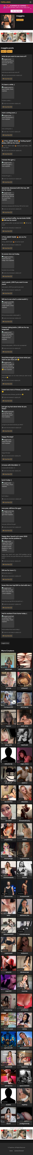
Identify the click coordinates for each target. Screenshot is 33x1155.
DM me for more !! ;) (9, 570)
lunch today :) (7, 480)
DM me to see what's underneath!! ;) (15, 299)
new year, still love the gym (11, 508)
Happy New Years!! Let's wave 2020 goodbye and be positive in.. (14, 537)
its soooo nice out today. (11, 254)
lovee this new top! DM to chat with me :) (16, 585)
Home (11, 1150)
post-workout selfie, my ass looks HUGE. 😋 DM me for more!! (16, 219)
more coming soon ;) (9, 113)
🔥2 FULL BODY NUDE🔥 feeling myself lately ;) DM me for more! (16, 142)
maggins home (5, 643)
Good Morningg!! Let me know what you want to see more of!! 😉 (16, 359)
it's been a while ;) (8, 84)
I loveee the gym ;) (8, 160)
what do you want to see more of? (14, 56)
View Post (7, 79)
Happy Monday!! (7, 437)
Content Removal (19, 1150)
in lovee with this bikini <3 (11, 465)
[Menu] (30, 2)
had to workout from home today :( (14, 613)
